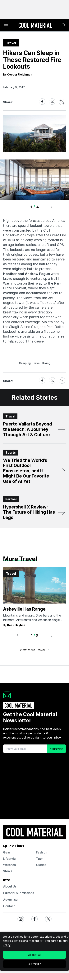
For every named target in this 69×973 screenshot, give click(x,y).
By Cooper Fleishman (17, 74)
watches (9, 865)
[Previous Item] (17, 207)
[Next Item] (52, 207)
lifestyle (9, 859)
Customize (34, 964)
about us (9, 886)
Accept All (34, 954)
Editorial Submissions (18, 893)
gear (6, 852)
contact (9, 906)
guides (41, 865)
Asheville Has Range (24, 609)
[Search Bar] (63, 25)
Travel (36, 363)
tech (39, 859)
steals (7, 871)
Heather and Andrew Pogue (26, 274)
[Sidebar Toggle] (6, 25)
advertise (10, 899)
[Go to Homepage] (35, 25)
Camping (25, 363)
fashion (41, 852)
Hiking (46, 363)
